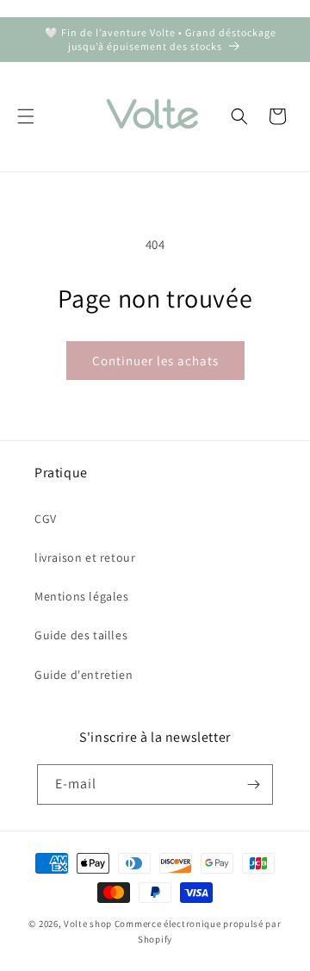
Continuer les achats (155, 360)
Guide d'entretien (83, 674)
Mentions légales (81, 596)
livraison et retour (84, 557)
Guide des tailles (80, 635)
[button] (26, 116)
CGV (45, 518)
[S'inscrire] (253, 784)
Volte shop (88, 924)
